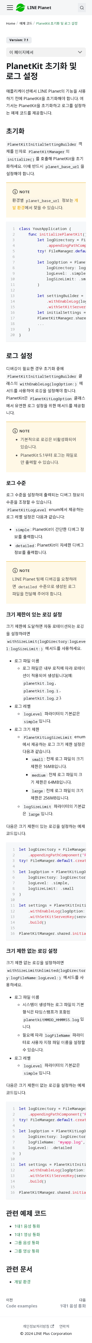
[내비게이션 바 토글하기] (10, 7)
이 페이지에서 (21, 52)
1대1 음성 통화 (27, 1226)
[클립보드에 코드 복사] (79, 228)
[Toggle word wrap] (70, 228)
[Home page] (11, 23)
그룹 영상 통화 (26, 1251)
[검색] (82, 7)
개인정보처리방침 (36, 1326)
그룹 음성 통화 (26, 1243)
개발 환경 (22, 1282)
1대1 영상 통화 (27, 1234)
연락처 (64, 1326)
